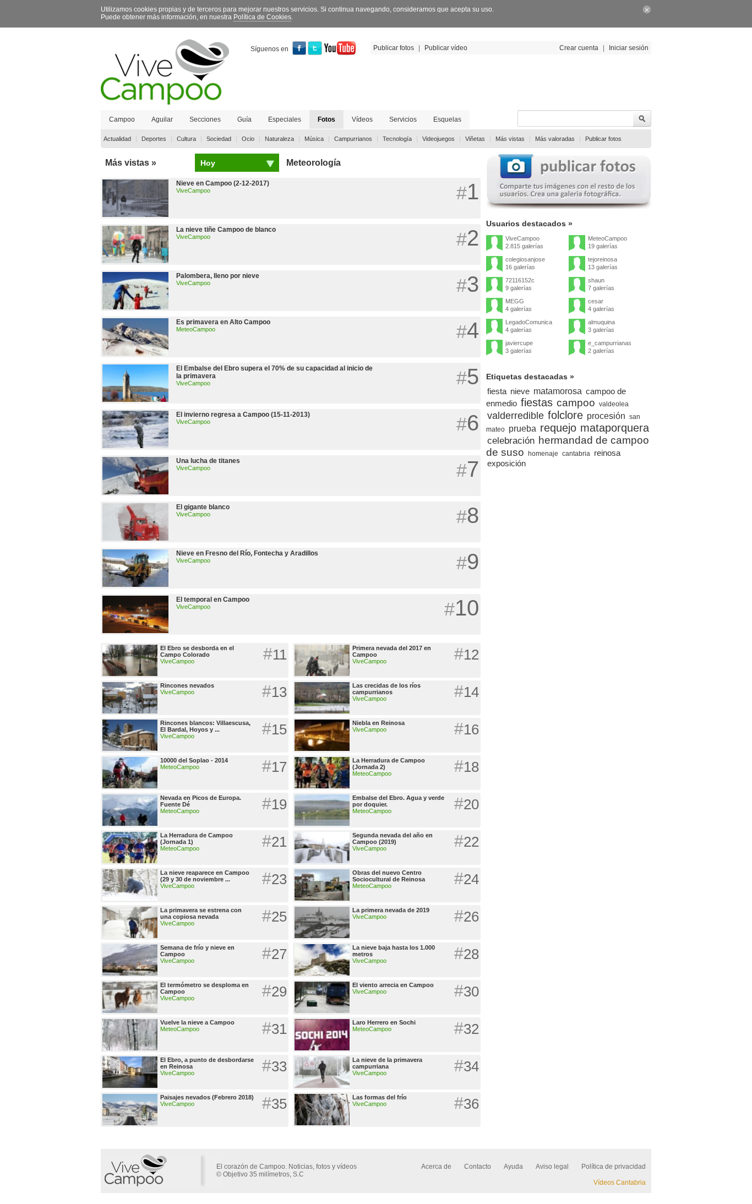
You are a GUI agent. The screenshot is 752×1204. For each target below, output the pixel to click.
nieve (520, 391)
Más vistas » (130, 162)
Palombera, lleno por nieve (217, 276)
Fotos (326, 119)
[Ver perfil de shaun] (577, 285)
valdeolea (614, 404)
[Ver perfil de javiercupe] (494, 348)
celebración (511, 440)
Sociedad (218, 138)
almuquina (601, 322)
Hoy (207, 163)
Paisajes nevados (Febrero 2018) (207, 1097)
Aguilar (162, 119)
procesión (606, 416)
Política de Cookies (262, 17)
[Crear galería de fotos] (568, 206)
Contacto (477, 1166)
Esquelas (447, 119)
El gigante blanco (203, 507)
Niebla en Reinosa (378, 723)
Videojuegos (438, 138)
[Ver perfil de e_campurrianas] (577, 348)
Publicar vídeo (445, 48)
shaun (596, 280)
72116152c (520, 280)
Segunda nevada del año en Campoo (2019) (392, 838)
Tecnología (397, 138)
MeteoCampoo (195, 329)
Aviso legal (552, 1166)
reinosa (607, 452)
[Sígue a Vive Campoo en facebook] (299, 53)
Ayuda (513, 1166)
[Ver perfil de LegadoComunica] (494, 327)
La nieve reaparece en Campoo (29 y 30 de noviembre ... (204, 875)
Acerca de (436, 1166)
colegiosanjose (525, 259)
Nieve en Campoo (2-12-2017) (222, 183)
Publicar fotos (393, 48)
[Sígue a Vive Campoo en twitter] (315, 53)
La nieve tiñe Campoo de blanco (226, 229)
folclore (565, 415)
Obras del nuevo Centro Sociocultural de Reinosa (388, 875)
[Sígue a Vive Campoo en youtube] (340, 53)
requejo (558, 428)
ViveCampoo (193, 190)
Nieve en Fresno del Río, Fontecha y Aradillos (247, 553)
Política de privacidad (613, 1166)
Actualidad (117, 138)
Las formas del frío (379, 1097)
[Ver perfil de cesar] (577, 306)
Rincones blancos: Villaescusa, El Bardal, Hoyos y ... (205, 726)
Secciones (205, 119)
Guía (244, 119)
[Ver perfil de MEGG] (494, 306)
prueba (522, 428)
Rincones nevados (187, 685)
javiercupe (519, 343)
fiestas (537, 402)
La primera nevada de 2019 (390, 910)
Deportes (153, 138)
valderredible (515, 415)
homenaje (543, 453)
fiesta (496, 391)
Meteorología (313, 162)
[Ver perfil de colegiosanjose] (494, 264)
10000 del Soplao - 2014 (194, 760)
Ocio (248, 138)
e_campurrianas (609, 343)
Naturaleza (279, 138)
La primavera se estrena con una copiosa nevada (201, 913)
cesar (595, 301)
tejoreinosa (602, 259)
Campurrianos (353, 138)
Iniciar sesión (629, 48)
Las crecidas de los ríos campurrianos (386, 688)
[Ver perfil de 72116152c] (494, 285)
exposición (506, 463)
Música (314, 138)
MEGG (514, 301)
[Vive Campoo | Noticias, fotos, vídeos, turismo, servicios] (165, 102)
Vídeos (362, 119)
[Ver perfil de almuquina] (577, 327)
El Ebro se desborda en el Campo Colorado (197, 651)
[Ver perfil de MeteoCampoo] (577, 243)
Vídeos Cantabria (619, 1182)
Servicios (403, 119)
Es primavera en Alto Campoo (223, 322)
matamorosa (557, 391)
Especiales (284, 119)
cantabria (576, 453)
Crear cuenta (578, 48)
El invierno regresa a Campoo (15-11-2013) (243, 414)
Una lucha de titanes (208, 461)
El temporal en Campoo (212, 599)
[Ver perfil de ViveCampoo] (494, 243)
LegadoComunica (528, 322)
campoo (576, 402)
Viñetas (475, 138)
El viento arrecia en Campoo (393, 985)
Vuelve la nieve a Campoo (197, 1022)
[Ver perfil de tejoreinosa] (577, 264)
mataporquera (614, 428)
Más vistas (510, 138)
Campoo (122, 119)
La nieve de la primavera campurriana (387, 1063)
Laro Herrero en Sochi (384, 1022)
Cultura (186, 138)
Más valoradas (555, 138)
